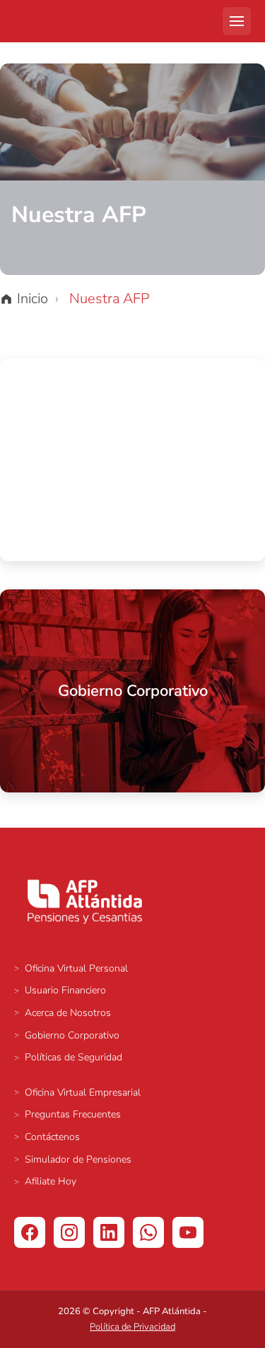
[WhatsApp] (148, 1232)
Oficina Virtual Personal (76, 968)
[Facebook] (29, 1232)
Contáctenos (52, 1137)
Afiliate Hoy (50, 1181)
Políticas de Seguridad (73, 1057)
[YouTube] (188, 1232)
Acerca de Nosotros (68, 1012)
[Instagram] (69, 1232)
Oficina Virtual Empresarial (83, 1092)
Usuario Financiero (65, 990)
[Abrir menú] (237, 21)
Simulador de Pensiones (78, 1159)
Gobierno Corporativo (72, 1035)
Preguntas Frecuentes (73, 1114)
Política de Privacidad (132, 1327)
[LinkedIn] (108, 1232)
